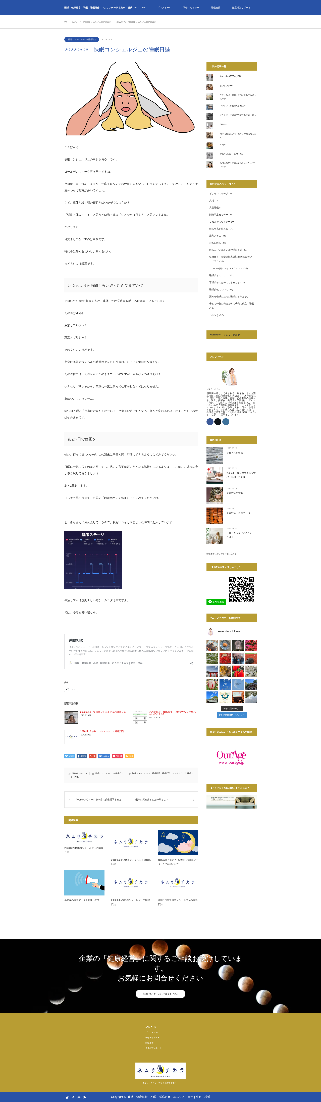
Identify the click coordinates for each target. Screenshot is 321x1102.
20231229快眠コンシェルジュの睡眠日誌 (83, 850)
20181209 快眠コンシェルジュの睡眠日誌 (177, 902)
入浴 (211, 200)
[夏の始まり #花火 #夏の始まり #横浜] (238, 645)
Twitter (66, 1096)
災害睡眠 (214, 207)
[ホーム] (65, 16)
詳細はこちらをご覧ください (160, 993)
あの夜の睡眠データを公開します (81, 900)
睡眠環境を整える (218, 228)
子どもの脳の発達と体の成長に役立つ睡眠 (231, 303)
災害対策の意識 (235, 493)
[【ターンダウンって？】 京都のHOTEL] (238, 697)
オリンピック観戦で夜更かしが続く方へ (238, 115)
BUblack (224, 124)
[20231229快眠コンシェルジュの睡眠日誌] (84, 836)
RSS (84, 1096)
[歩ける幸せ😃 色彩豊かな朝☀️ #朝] (251, 645)
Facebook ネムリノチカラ (225, 334)
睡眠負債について (218, 289)
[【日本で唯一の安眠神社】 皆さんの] (251, 684)
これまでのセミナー (219, 221)
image (223, 144)
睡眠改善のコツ (218, 275)
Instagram (78, 1096)
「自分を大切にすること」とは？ (241, 535)
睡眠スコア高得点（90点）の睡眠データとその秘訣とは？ (178, 862)
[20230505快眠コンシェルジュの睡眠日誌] (131, 882)
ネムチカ (83, 773)
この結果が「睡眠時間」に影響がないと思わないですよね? (172, 713)
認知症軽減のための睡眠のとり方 (226, 296)
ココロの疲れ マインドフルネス (226, 268)
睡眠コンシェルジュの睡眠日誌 (82, 39)
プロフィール (164, 7)
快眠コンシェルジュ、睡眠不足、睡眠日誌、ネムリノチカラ (159, 773)
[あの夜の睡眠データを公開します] (84, 882)
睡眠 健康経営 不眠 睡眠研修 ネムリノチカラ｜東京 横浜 (98, 7)
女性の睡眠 (215, 242)
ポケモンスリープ (218, 193)
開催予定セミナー (218, 214)
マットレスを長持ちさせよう (233, 106)
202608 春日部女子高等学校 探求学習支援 (241, 475)
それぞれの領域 (235, 453)
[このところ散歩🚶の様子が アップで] (212, 684)
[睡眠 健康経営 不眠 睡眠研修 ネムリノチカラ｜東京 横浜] (160, 1071)
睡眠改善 (215, 7)
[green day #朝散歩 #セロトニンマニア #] (212, 658)
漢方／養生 (215, 235)
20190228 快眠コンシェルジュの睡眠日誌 (131, 862)
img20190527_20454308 (231, 154)
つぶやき (214, 315)
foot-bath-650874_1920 (230, 76)
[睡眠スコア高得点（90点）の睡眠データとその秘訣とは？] (178, 842)
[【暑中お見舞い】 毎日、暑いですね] (225, 645)
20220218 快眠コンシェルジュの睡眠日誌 (103, 712)
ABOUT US (139, 7)
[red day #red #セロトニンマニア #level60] (225, 658)
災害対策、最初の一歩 (238, 513)
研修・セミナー (191, 7)
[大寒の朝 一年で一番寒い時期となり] (251, 697)
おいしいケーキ (227, 85)
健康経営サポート (241, 7)
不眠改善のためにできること (224, 282)
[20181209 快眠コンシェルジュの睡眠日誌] (178, 882)
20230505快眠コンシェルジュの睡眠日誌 (130, 902)
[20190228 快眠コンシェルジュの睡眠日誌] (131, 842)
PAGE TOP (311, 1065)
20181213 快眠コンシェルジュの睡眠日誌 (102, 731)
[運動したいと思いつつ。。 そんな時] (251, 658)
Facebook (72, 1096)
